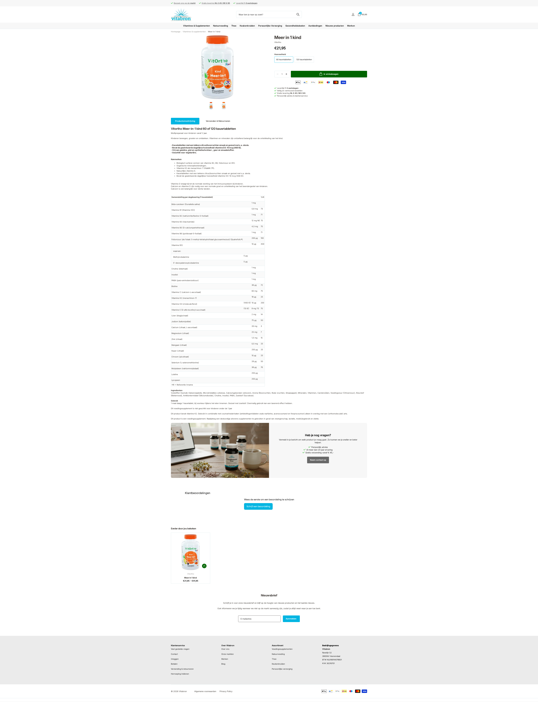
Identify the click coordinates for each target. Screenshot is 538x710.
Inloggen (175, 659)
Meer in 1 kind (190, 577)
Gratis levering (216, 3)
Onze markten (227, 654)
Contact (174, 654)
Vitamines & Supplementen (196, 25)
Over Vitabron (227, 645)
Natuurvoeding (220, 25)
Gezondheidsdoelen (295, 25)
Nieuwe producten (334, 25)
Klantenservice (178, 645)
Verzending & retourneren (182, 669)
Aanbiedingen (315, 25)
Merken (351, 25)
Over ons (225, 649)
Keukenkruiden (247, 25)
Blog (223, 664)
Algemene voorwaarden (205, 691)
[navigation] (211, 105)
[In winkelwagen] (204, 566)
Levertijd (246, 3)
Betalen (174, 664)
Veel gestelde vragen (180, 649)
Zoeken (298, 14)
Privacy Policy (226, 691)
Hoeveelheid (280, 54)
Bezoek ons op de (185, 3)
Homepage (175, 31)
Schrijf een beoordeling (258, 506)
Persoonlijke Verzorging (270, 25)
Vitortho (277, 42)
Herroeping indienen (180, 674)
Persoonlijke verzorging (282, 669)
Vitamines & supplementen (194, 31)
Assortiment (277, 645)
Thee (233, 25)
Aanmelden (291, 618)
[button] (286, 74)
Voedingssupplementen (282, 649)
